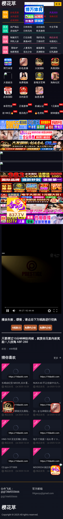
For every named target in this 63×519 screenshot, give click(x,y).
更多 (56, 358)
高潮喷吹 (40, 52)
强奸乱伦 (40, 37)
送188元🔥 (7, 113)
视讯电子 (23, 113)
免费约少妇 (30, 327)
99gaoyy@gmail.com (43, 493)
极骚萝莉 (40, 48)
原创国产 (14, 31)
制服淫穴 (14, 37)
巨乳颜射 (53, 52)
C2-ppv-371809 (9, 467)
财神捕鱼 (55, 113)
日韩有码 (27, 27)
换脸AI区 (27, 41)
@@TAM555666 (9, 496)
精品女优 (53, 37)
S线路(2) (16, 327)
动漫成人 (53, 41)
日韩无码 (27, 31)
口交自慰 (27, 37)
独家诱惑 (14, 52)
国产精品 (14, 27)
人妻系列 (27, 48)
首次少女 (27, 52)
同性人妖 (14, 41)
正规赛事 (23, 106)
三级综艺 (40, 41)
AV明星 (13, 349)
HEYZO (53, 48)
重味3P (14, 48)
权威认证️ (39, 106)
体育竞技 (7, 106)
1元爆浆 (55, 106)
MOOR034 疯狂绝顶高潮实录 (47, 467)
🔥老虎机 (39, 113)
